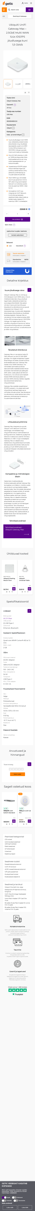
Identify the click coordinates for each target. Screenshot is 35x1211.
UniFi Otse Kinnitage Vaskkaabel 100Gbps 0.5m (15, 896)
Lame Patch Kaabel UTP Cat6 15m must (16, 900)
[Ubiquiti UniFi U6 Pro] (25, 800)
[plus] (28, 214)
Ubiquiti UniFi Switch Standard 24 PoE (8, 812)
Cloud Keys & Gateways (20, 16)
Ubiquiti (9, 128)
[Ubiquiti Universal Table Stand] (25, 568)
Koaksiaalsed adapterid (12, 878)
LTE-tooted (8, 840)
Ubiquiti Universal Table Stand (24, 579)
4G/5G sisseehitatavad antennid (15, 870)
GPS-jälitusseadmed (11, 873)
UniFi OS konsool (10, 868)
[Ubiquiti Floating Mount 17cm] (9, 568)
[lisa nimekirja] (28, 92)
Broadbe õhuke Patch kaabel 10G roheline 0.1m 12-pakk (15, 909)
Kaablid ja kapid (10, 855)
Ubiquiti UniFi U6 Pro (24, 811)
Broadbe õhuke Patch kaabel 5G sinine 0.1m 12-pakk (17, 905)
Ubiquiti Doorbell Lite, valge (14, 888)
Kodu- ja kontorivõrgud (14, 135)
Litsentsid (8, 852)
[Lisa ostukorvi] (14, 590)
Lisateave (13, 1193)
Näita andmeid (7, 1203)
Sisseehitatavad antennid (13, 865)
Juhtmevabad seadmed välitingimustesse (12, 844)
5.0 (5, 808)
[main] (8, 3)
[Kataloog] (4, 9)
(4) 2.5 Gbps (7, 619)
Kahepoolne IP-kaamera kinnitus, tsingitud (15, 891)
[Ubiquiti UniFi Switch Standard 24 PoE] (9, 800)
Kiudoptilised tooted (11, 875)
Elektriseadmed (10, 847)
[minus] (7, 214)
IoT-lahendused (10, 850)
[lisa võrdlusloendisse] (25, 92)
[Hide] (29, 290)
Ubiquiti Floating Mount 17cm (8, 579)
